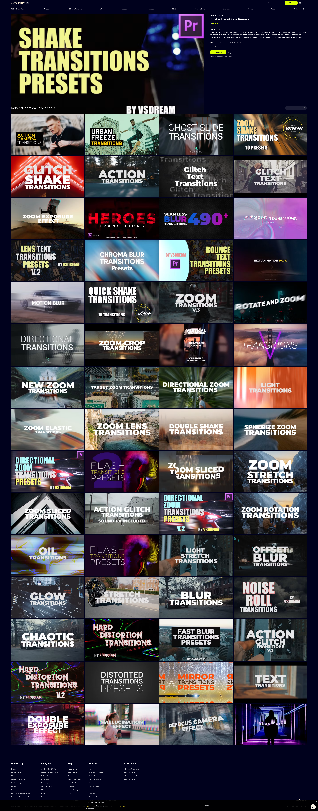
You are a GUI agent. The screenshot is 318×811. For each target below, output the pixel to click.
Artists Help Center (96, 772)
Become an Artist (95, 779)
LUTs (101, 9)
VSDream (215, 23)
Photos (250, 9)
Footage (124, 9)
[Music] (72, 797)
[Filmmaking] (77, 786)
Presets (47, 9)
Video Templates (17, 9)
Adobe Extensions (18, 779)
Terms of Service (95, 783)
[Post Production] (80, 793)
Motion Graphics (75, 9)
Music (174, 9)
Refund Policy (94, 786)
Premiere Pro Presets (216, 15)
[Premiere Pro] (78, 776)
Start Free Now (291, 3)
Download (213, 56)
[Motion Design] (79, 790)
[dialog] (159, 805)
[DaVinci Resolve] (80, 779)
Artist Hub (93, 776)
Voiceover (150, 9)
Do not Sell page (123, 806)
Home (13, 769)
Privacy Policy (94, 790)
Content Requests (18, 783)
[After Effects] (77, 772)
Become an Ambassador (20, 793)
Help (91, 769)
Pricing (13, 786)
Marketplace (16, 772)
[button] (134, 809)
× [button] (316, 801)
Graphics (226, 9)
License (92, 793)
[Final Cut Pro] (78, 783)
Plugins (273, 9)
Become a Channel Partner (21, 797)
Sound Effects (200, 9)
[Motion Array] (78, 769)
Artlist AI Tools (299, 9)
